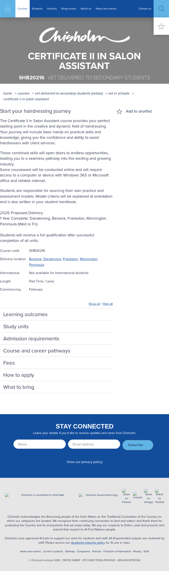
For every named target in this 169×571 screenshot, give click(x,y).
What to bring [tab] (18, 387)
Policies (96, 551)
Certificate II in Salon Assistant (26, 99)
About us (86, 9)
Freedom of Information (117, 551)
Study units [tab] (16, 326)
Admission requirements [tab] (31, 339)
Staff (146, 551)
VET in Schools (118, 93)
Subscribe (135, 444)
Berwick (35, 258)
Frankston (70, 258)
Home (7, 8)
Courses (23, 9)
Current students (53, 551)
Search (161, 8)
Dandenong (52, 258)
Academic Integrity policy (88, 542)
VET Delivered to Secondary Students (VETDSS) (69, 93)
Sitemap (70, 551)
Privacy (137, 551)
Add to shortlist (139, 111)
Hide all (108, 304)
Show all (94, 304)
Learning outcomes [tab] (25, 314)
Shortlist (161, 26)
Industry (52, 9)
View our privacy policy (85, 461)
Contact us (145, 9)
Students (37, 9)
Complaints (83, 551)
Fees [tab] (9, 363)
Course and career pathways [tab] (36, 351)
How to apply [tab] (18, 375)
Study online (68, 9)
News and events (106, 9)
